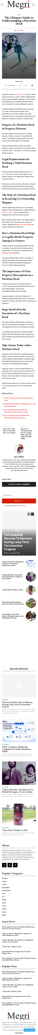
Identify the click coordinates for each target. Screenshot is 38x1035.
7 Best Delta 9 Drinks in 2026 (12, 590)
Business (5, 744)
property (32, 373)
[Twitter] (15, 865)
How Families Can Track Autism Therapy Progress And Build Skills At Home (13, 616)
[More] (32, 85)
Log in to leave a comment (19, 484)
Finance (5, 699)
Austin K (6, 553)
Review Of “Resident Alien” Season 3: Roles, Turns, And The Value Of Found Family (27, 433)
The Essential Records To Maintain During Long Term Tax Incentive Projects (18, 542)
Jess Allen (20, 30)
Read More (19, 1033)
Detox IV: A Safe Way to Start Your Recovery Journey (9, 431)
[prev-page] (28, 514)
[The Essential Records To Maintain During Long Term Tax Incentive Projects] (19, 686)
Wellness (5, 827)
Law (19, 14)
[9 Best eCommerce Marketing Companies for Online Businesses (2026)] (31, 564)
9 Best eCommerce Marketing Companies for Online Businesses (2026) (13, 563)
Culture (5, 787)
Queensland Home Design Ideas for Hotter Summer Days (13, 603)
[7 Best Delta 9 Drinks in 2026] (31, 590)
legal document (21, 94)
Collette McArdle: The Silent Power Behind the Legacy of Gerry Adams (12, 576)
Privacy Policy (22, 505)
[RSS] (9, 865)
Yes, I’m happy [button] (29, 1030)
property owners (7, 212)
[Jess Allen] (19, 449)
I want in (17, 501)
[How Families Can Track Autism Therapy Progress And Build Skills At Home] (31, 616)
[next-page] (32, 514)
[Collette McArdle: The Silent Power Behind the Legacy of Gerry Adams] (31, 577)
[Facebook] (4, 865)
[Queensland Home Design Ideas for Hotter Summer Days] (31, 603)
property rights (7, 253)
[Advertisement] (19, 644)
